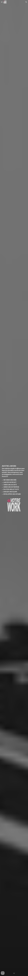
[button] (2, 2)
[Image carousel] (14, 505)
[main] (14, 480)
